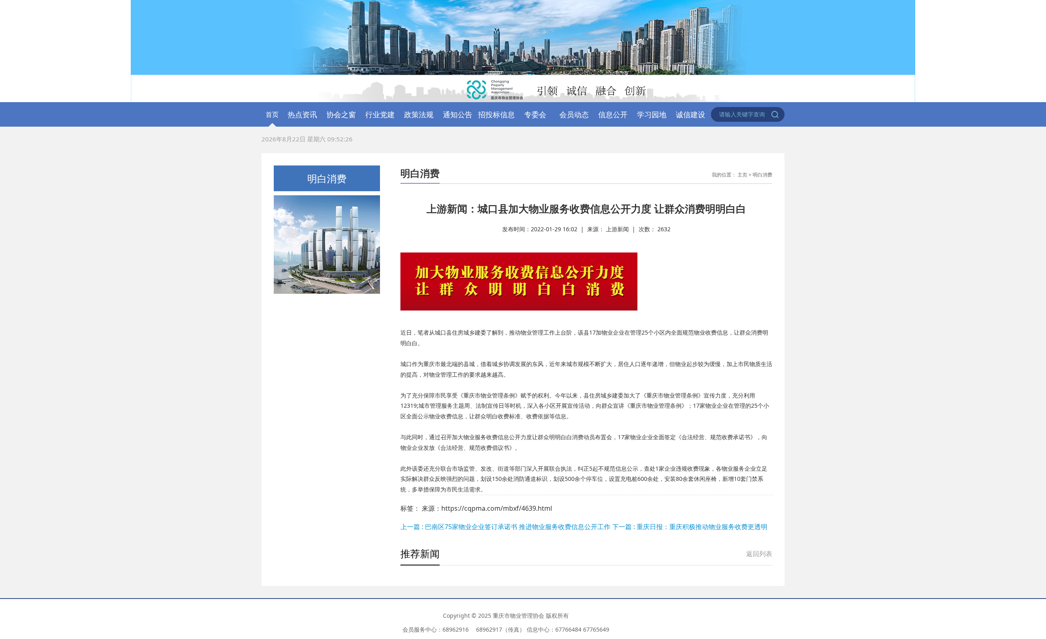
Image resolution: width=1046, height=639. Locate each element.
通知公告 (457, 114)
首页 (272, 114)
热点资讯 (302, 114)
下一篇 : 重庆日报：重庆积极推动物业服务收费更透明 (689, 526)
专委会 (535, 114)
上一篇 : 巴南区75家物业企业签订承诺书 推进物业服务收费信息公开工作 (506, 526)
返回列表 (759, 553)
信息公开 (613, 114)
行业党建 (380, 114)
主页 (742, 174)
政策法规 (419, 114)
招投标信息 (496, 114)
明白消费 (762, 174)
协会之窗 (341, 114)
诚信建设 (690, 114)
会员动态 (574, 114)
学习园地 (651, 114)
